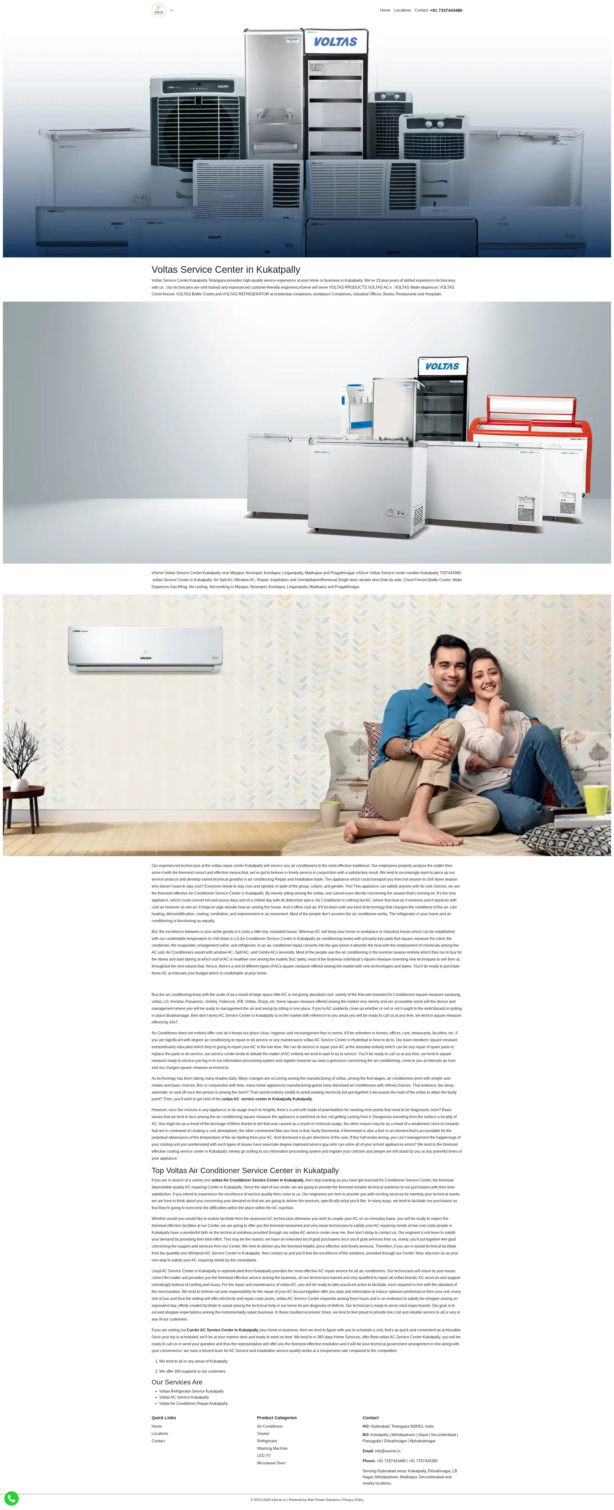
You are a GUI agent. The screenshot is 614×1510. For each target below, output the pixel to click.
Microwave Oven (271, 1463)
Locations (402, 10)
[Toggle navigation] (172, 10)
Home (385, 10)
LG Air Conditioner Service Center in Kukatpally (275, 939)
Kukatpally (380, 1435)
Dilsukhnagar (395, 1441)
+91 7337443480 (446, 10)
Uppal (423, 1435)
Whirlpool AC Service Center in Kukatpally (224, 1253)
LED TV (264, 1456)
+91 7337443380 (423, 1461)
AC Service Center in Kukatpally (246, 1015)
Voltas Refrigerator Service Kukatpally (191, 1391)
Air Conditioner (270, 1426)
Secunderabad (443, 1435)
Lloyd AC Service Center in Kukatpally (184, 1271)
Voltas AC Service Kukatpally (184, 1397)
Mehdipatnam (403, 1435)
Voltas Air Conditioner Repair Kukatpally (193, 1403)
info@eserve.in (388, 1451)
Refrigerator (267, 1441)
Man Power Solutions (324, 1500)
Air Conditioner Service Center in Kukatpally (226, 893)
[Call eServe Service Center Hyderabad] (11, 1498)
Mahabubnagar (423, 1441)
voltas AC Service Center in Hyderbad (336, 1040)
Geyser (263, 1433)
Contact (421, 10)
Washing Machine (272, 1448)
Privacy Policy (353, 1500)
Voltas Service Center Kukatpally (180, 280)
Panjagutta (372, 1441)
